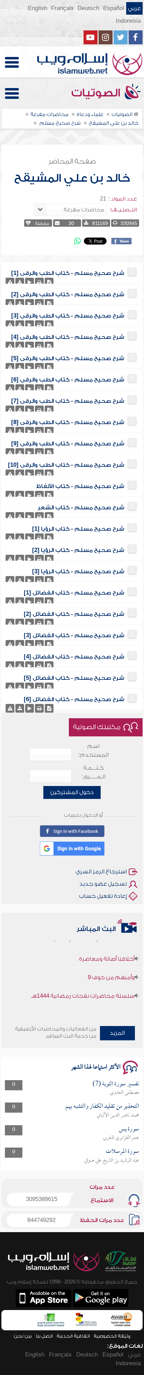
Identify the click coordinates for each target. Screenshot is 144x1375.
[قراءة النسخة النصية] (49, 282)
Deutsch (88, 8)
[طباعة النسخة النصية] (39, 282)
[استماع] (29, 282)
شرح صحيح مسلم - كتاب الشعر (81, 507)
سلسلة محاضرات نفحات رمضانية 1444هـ (83, 989)
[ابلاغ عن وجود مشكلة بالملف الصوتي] (10, 282)
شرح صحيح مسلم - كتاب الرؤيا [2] (78, 550)
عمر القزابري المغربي (121, 1137)
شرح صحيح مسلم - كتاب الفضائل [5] (74, 678)
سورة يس (129, 1129)
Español (113, 8)
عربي (134, 8)
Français (62, 8)
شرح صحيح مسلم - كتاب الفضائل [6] (74, 699)
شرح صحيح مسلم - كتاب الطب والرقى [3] (67, 316)
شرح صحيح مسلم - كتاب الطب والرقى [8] (67, 422)
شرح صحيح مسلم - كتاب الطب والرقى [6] (67, 380)
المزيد (117, 1033)
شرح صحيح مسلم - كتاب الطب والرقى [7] (67, 401)
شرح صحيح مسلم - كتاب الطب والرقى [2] (67, 294)
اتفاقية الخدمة (73, 1336)
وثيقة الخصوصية (112, 1336)
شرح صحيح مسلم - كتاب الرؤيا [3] (78, 571)
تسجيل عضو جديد (103, 884)
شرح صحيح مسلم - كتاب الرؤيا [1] (78, 529)
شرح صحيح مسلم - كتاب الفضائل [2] (74, 614)
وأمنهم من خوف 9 (111, 970)
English (37, 8)
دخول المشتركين (72, 792)
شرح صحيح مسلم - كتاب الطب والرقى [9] (67, 444)
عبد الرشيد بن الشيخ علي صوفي (111, 1160)
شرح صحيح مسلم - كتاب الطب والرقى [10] (66, 465)
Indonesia (128, 21)
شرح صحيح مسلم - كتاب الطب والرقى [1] (67, 273)
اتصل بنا (44, 1336)
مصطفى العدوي (124, 1092)
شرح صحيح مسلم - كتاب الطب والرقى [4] (67, 337)
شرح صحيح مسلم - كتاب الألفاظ (80, 486)
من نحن (23, 1336)
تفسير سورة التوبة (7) (116, 1084)
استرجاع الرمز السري (101, 871)
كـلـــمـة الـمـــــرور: (93, 772)
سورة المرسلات (122, 1151)
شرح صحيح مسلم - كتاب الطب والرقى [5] (67, 358)
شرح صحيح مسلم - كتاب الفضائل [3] (74, 635)
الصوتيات (97, 93)
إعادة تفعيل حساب (103, 896)
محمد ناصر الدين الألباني (118, 1115)
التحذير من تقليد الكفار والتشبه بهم (102, 1106)
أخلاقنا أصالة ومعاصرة (107, 952)
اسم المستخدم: (93, 750)
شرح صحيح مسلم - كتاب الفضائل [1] (74, 593)
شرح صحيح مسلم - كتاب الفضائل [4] (74, 657)
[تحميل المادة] (19, 282)
